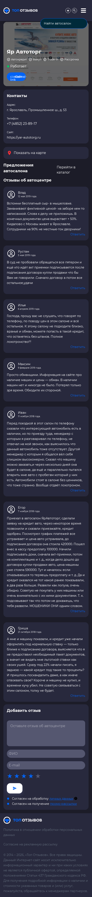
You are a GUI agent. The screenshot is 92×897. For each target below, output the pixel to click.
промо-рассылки (63, 804)
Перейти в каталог (66, 169)
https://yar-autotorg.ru (24, 137)
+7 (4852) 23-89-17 (22, 124)
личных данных (61, 799)
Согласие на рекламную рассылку (30, 844)
